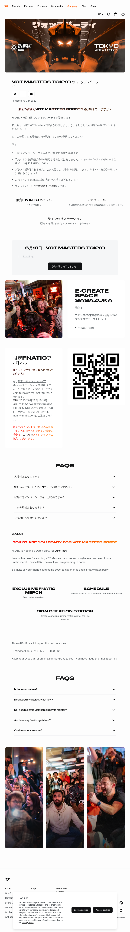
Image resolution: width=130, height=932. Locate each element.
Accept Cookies (103, 910)
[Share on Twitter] (15, 94)
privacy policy (28, 922)
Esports (16, 6)
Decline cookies (81, 910)
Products (42, 6)
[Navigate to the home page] (7, 6)
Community (57, 6)
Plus (84, 6)
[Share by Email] (31, 94)
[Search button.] (109, 14)
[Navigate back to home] (8, 879)
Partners (28, 6)
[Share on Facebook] (23, 94)
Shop (93, 6)
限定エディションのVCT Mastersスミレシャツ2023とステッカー (33, 385)
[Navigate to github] (121, 910)
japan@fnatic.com (24, 415)
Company (72, 6)
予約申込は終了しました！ (65, 266)
